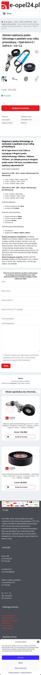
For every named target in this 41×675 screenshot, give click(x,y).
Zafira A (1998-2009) (25, 22)
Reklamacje (5, 623)
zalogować (13, 383)
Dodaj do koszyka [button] (21, 437)
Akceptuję (20, 657)
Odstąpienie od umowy (9, 620)
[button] (38, 642)
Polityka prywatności (14, 672)
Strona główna (8, 22)
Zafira (16, 22)
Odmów (20, 663)
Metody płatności (7, 628)
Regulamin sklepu (7, 618)
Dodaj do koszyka (20, 108)
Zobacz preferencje (20, 668)
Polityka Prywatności (8, 616)
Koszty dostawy (6, 625)
